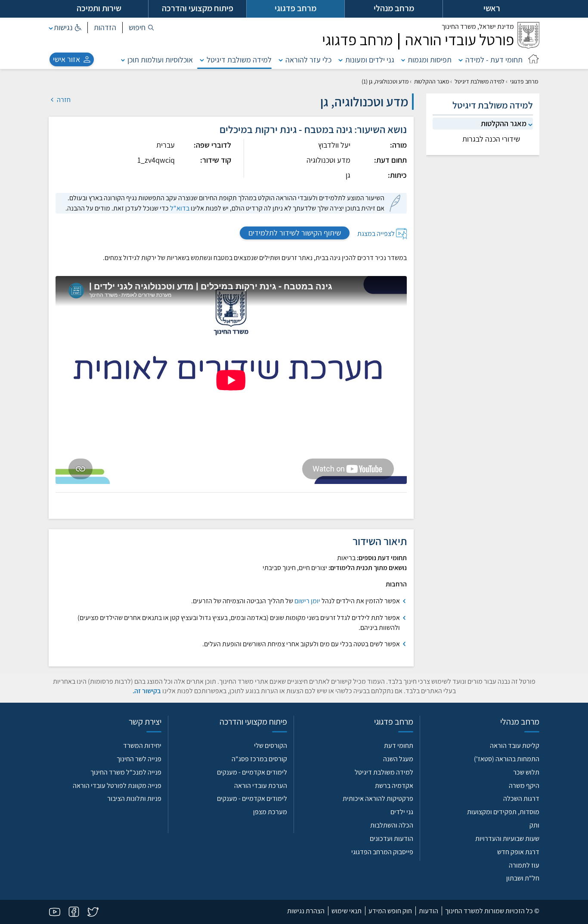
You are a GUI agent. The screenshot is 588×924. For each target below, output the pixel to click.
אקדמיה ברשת (394, 785)
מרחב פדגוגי (524, 81)
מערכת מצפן (270, 811)
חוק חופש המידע (390, 910)
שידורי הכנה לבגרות (491, 139)
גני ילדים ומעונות (369, 60)
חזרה (63, 99)
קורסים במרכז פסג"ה (259, 758)
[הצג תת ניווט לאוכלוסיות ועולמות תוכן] (123, 59)
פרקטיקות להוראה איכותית (378, 798)
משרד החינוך (478, 26)
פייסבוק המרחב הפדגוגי (382, 851)
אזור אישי (66, 59)
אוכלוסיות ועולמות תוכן (160, 60)
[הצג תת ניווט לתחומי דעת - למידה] (460, 59)
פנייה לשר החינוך (139, 758)
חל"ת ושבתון (522, 878)
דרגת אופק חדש (518, 851)
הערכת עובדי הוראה (260, 785)
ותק (534, 825)
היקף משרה (524, 785)
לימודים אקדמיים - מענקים (252, 772)
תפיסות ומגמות (430, 60)
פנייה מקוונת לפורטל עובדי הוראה (117, 785)
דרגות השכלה (521, 798)
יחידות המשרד (142, 745)
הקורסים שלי (270, 745)
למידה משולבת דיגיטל (239, 60)
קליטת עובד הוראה (514, 745)
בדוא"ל (179, 208)
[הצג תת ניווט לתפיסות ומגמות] (403, 59)
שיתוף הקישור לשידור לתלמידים (294, 233)
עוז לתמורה (524, 865)
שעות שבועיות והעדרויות (507, 838)
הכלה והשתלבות (391, 825)
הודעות (428, 910)
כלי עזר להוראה (308, 60)
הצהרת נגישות (306, 910)
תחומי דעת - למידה (494, 60)
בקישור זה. (147, 690)
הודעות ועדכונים (391, 838)
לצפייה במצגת (376, 233)
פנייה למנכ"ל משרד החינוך (125, 772)
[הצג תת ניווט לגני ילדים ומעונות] (340, 59)
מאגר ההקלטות (431, 81)
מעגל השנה (398, 758)
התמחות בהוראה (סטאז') (506, 758)
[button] (141, 27)
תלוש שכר (526, 772)
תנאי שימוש (346, 910)
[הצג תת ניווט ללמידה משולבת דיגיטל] (202, 59)
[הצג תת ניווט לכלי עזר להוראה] (280, 59)
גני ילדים (401, 811)
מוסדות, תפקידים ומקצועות (503, 811)
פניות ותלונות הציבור (134, 798)
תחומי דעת (398, 745)
